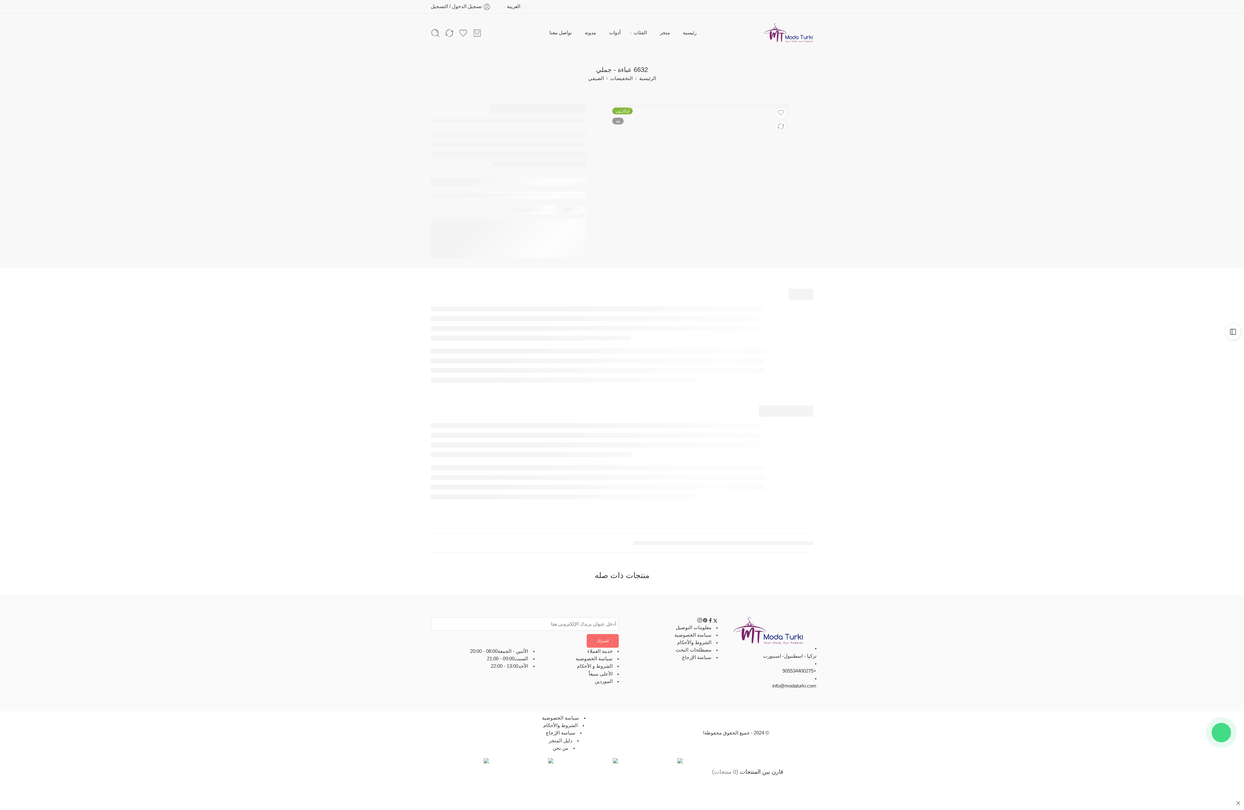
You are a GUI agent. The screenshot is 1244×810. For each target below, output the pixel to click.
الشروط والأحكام (694, 642)
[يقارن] (781, 126)
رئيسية (690, 32)
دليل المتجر (560, 740)
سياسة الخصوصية (692, 635)
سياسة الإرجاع (696, 657)
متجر (665, 32)
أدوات (615, 32)
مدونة (590, 32)
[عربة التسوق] (477, 33)
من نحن (560, 748)
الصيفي (596, 78)
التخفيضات (621, 78)
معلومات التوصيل (693, 627)
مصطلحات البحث (693, 650)
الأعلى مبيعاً (601, 674)
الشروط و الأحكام (595, 666)
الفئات (640, 32)
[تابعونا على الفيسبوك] (710, 621)
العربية (513, 6)
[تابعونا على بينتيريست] (705, 621)
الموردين (604, 681)
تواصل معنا (560, 32)
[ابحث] (435, 33)
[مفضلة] (781, 113)
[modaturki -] (788, 33)
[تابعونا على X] (715, 621)
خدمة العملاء (600, 651)
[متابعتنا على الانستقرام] (700, 621)
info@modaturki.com (794, 685)
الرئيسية (647, 78)
